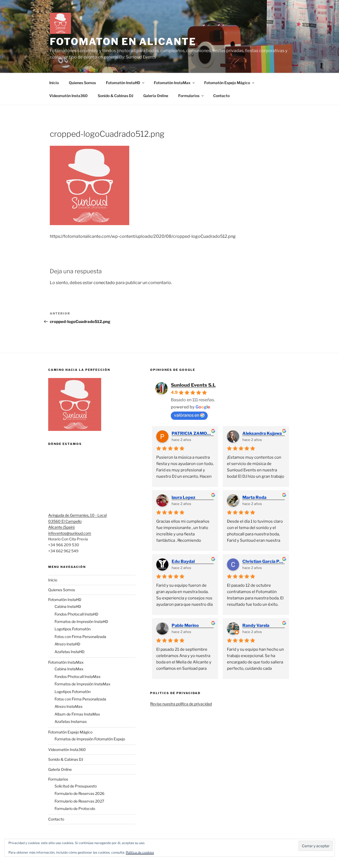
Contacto (221, 95)
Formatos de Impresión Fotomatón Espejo (90, 739)
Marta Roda (254, 497)
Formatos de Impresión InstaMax (82, 684)
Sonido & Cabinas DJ (115, 95)
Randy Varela (255, 625)
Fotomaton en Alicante (123, 41)
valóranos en (186, 415)
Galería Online (155, 95)
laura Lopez (183, 497)
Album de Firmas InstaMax (77, 714)
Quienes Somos (82, 82)
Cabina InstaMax (69, 669)
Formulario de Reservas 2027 (79, 801)
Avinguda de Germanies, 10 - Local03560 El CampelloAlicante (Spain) (77, 521)
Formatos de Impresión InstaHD (81, 621)
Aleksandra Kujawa (262, 433)
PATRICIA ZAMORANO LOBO (193, 433)
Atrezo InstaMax (69, 706)
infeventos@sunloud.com (69, 533)
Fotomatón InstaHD (123, 82)
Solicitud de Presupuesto (76, 786)
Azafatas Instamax (71, 721)
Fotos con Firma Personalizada (80, 636)
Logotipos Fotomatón (73, 629)
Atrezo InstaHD (67, 644)
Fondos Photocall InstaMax (78, 676)
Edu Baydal (183, 561)
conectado (104, 282)
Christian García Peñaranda (263, 561)
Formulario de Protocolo (75, 808)
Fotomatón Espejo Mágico (227, 82)
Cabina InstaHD (68, 606)
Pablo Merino (185, 625)
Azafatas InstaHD (69, 651)
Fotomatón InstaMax (172, 82)
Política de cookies (140, 852)
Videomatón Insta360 (68, 95)
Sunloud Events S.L (193, 385)
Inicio (54, 82)
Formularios (188, 95)
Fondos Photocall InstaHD (76, 614)
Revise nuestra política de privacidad (181, 703)
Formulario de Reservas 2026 (79, 793)
